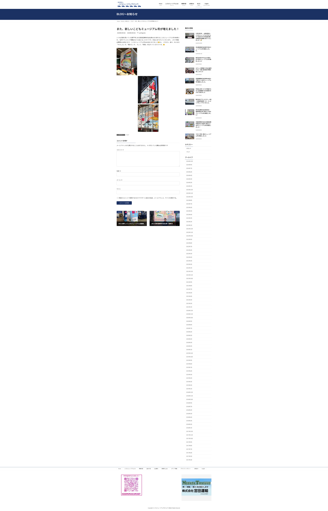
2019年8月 (189, 364)
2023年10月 (189, 196)
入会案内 (156, 468)
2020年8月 (189, 324)
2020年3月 (189, 342)
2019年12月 (189, 353)
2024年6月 (189, 172)
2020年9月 (189, 321)
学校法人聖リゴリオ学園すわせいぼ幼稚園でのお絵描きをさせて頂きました (203, 91)
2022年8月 (189, 243)
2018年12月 (189, 392)
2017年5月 (189, 456)
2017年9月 (189, 442)
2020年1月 (189, 349)
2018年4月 (189, 417)
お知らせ (188, 148)
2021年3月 (189, 300)
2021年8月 (189, 285)
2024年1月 (189, 186)
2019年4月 (189, 378)
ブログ (127, 134)
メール (119, 180)
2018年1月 (189, 428)
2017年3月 (189, 459)
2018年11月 (189, 396)
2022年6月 (189, 250)
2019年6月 (189, 371)
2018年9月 (189, 403)
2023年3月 (189, 218)
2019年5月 (189, 374)
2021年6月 (189, 292)
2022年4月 (189, 257)
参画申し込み (165, 468)
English (203, 468)
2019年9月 (189, 360)
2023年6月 (189, 207)
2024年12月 (189, 161)
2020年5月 (189, 335)
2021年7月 (189, 289)
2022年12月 (189, 228)
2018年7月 (189, 406)
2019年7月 (189, 367)
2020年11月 (189, 314)
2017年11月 (189, 435)
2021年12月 (189, 271)
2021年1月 (189, 307)
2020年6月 (189, 332)
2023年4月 (189, 214)
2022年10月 (189, 236)
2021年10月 (189, 278)
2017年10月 (189, 438)
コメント (120, 150)
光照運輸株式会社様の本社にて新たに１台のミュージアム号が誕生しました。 (203, 80)
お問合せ (196, 468)
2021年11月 (189, 275)
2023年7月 (189, 204)
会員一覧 (148, 468)
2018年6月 (189, 410)
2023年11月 (189, 193)
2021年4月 (189, 296)
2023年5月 (189, 211)
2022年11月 (189, 232)
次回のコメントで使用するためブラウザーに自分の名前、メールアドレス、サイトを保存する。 (148, 198)
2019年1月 (189, 388)
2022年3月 (189, 260)
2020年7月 (189, 328)
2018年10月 (189, 399)
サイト (119, 189)
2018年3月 (189, 420)
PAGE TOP (319, 494)
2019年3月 (189, 381)
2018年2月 (189, 424)
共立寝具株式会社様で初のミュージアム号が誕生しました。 (203, 49)
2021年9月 (189, 282)
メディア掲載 (174, 468)
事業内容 (141, 468)
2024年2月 (189, 182)
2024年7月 (189, 168)
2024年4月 (189, 175)
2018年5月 (189, 413)
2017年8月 (189, 445)
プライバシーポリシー (186, 468)
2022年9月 (189, 239)
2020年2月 (189, 346)
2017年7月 (189, 449)
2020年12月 (189, 310)
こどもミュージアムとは (130, 468)
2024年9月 (189, 164)
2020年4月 (189, 339)
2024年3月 (189, 179)
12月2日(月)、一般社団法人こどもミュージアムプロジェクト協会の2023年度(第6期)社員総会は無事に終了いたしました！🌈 (203, 37)
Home (119, 468)
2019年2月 (189, 385)
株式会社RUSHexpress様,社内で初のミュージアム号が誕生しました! (203, 59)
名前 (119, 171)
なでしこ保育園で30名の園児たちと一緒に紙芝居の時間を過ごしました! (203, 70)
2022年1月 (189, 268)
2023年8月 (189, 200)
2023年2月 (189, 221)
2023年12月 (189, 189)
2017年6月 (189, 452)
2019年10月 (189, 356)
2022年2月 (189, 264)
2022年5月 (189, 253)
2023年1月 (189, 225)
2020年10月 (189, 317)
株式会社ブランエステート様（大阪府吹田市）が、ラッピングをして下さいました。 (203, 101)
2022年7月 (189, 246)
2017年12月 (189, 431)
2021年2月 (189, 303)
